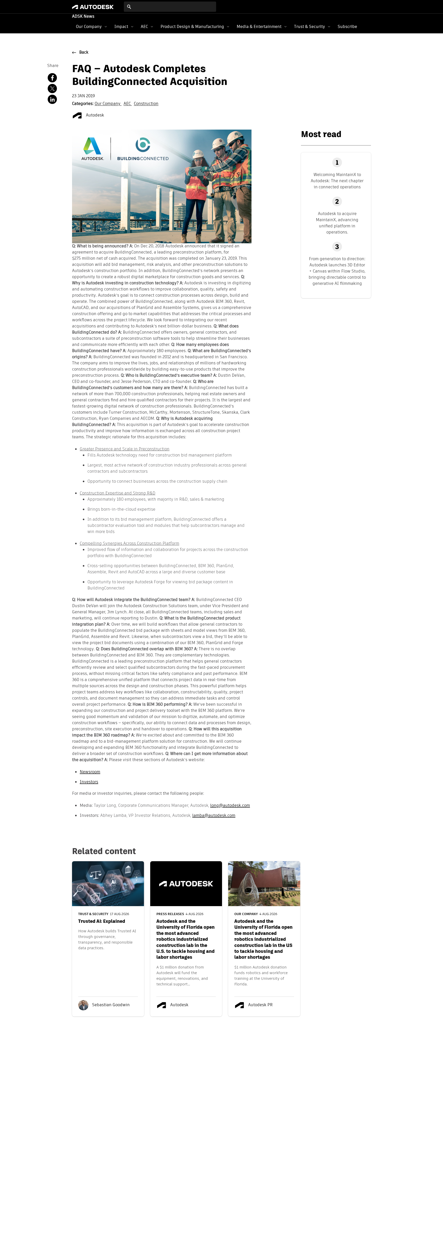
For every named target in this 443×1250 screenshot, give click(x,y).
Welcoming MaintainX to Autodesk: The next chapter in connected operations (337, 181)
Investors (89, 782)
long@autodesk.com (230, 805)
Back (83, 53)
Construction (146, 104)
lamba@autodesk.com (213, 815)
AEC (144, 27)
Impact (121, 27)
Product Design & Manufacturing (192, 27)
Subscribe (347, 27)
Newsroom (90, 772)
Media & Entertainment (259, 27)
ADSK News (83, 17)
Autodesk (94, 115)
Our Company (89, 27)
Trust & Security (309, 27)
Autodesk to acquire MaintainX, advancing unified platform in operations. (337, 223)
